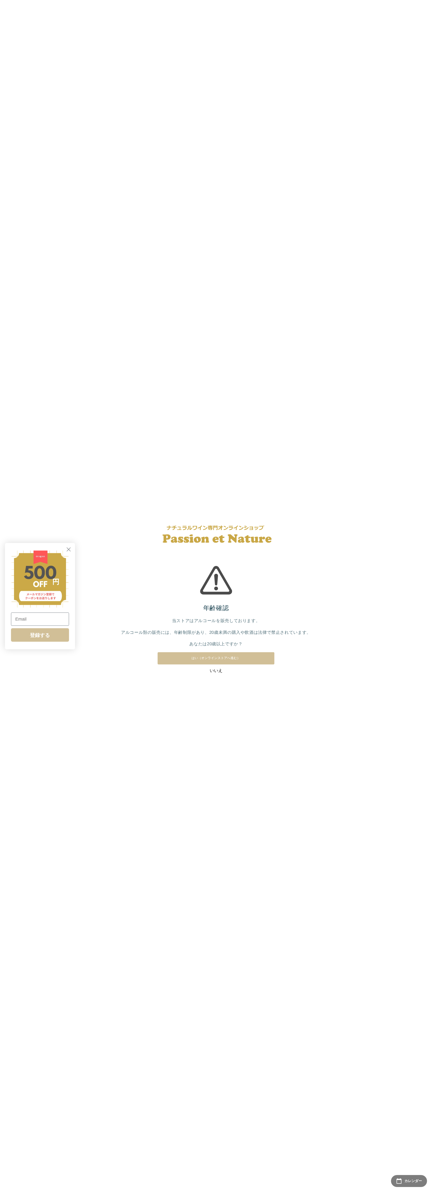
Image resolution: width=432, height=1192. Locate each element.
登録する (40, 635)
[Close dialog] (68, 549)
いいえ (216, 670)
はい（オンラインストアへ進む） (216, 658)
